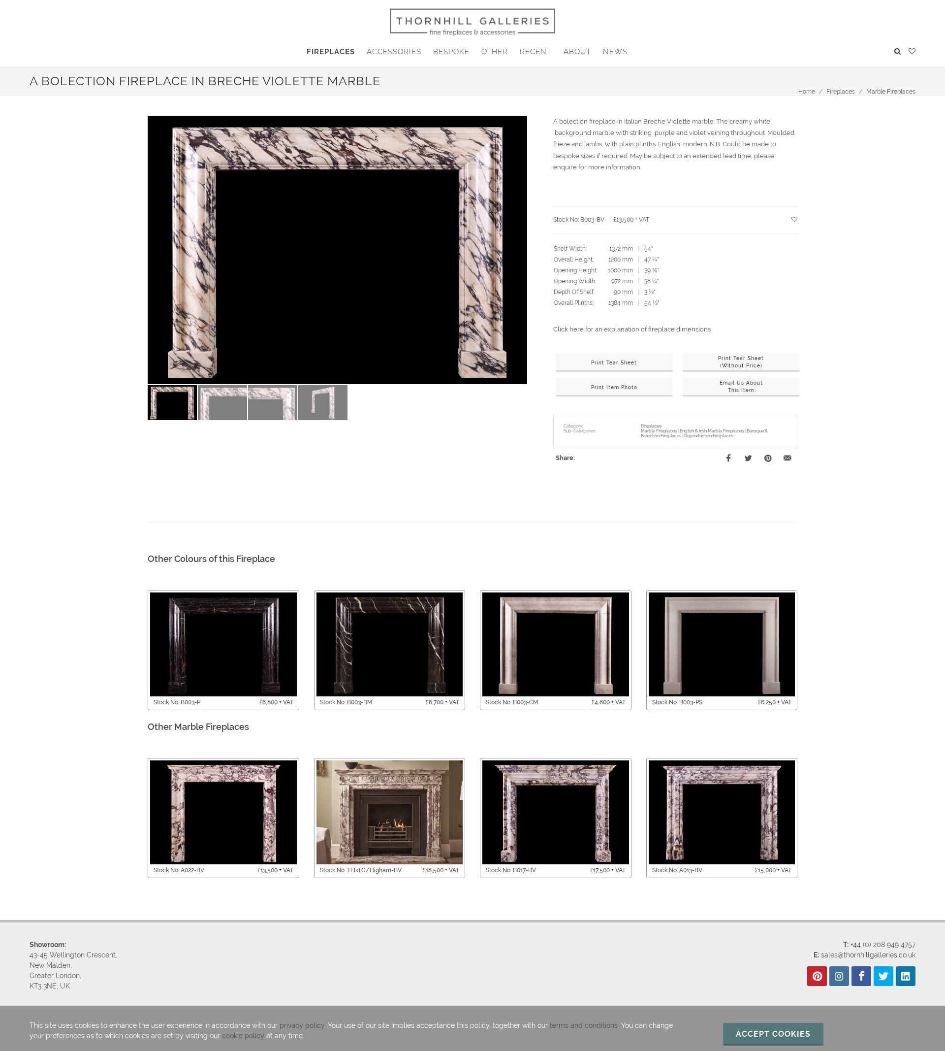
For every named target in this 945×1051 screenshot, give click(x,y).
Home (806, 91)
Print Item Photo (614, 387)
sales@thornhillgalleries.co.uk (868, 955)
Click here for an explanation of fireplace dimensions (632, 329)
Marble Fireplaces (890, 91)
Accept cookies (773, 1034)
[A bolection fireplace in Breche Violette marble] (337, 250)
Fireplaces (840, 91)
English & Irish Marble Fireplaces (712, 430)
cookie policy (243, 1036)
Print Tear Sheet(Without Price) (741, 362)
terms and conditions (584, 1025)
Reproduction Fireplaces (708, 435)
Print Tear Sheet (614, 362)
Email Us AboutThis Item (741, 386)
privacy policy (302, 1025)
